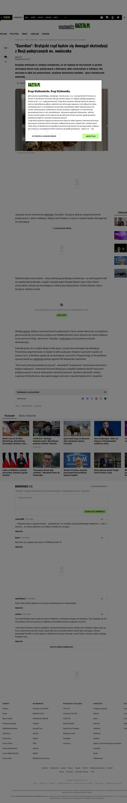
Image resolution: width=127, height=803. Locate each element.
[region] (63, 110)
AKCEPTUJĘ (90, 136)
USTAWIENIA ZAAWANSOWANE (44, 136)
